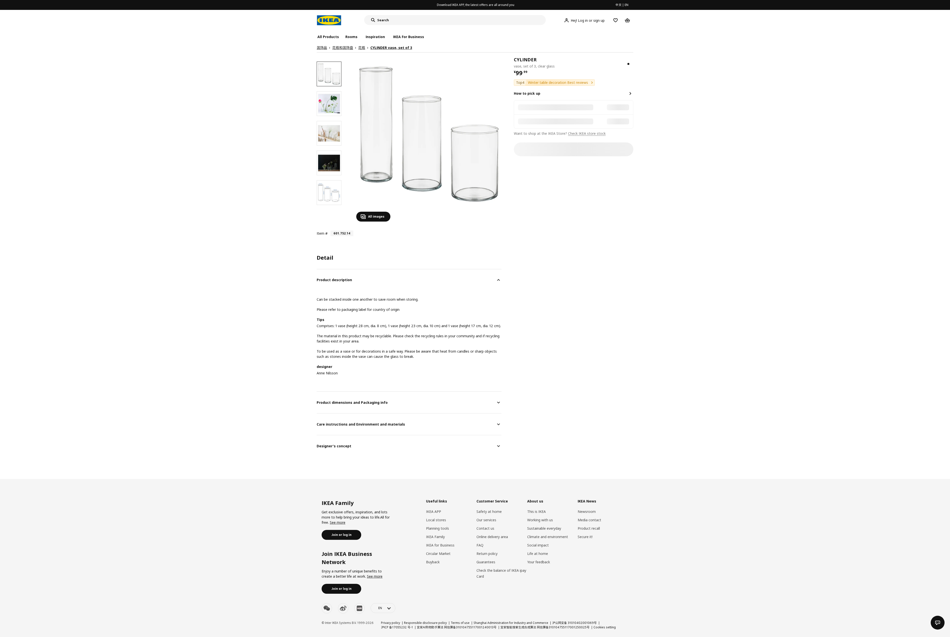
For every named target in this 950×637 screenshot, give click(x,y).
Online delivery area (492, 536)
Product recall (589, 528)
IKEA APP (433, 511)
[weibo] (343, 608)
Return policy (487, 553)
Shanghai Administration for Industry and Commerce (511, 623)
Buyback (433, 562)
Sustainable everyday (544, 528)
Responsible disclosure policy (425, 623)
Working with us (540, 520)
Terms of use (460, 623)
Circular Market (438, 553)
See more (337, 522)
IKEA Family (435, 536)
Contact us (485, 528)
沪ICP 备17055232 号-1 (397, 627)
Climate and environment (547, 536)
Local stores (436, 520)
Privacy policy (390, 623)
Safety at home (489, 511)
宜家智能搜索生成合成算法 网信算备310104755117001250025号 (545, 627)
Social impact (538, 545)
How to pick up (527, 93)
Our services (486, 520)
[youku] (359, 608)
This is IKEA (536, 511)
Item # (322, 233)
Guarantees (485, 562)
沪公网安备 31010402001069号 (574, 623)
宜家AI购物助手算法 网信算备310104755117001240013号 (457, 627)
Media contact (589, 520)
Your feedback (538, 562)
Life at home (537, 553)
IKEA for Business (440, 545)
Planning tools (437, 528)
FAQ (479, 545)
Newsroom (587, 511)
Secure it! (585, 536)
